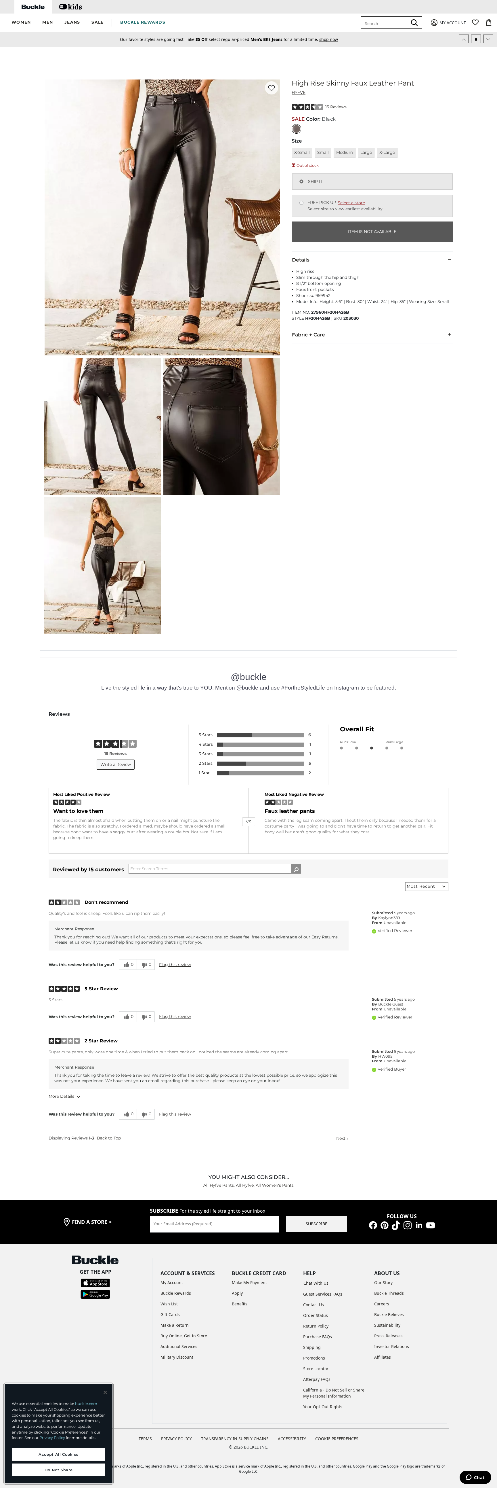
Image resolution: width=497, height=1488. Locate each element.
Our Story (383, 1282)
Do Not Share (59, 1470)
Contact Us (313, 1304)
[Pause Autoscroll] (476, 39)
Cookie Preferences (336, 1438)
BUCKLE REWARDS (142, 22)
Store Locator (315, 1368)
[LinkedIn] (419, 1224)
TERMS (145, 1438)
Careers (381, 1304)
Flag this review (175, 964)
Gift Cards (170, 1314)
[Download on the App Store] (95, 1282)
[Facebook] (373, 1224)
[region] (58, 1433)
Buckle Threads (389, 1293)
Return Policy (315, 1326)
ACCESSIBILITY (292, 1438)
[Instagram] (407, 1224)
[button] (21, 22)
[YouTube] (430, 1224)
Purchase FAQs (317, 1336)
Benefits (239, 1304)
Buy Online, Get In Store (183, 1336)
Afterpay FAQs (316, 1379)
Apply (237, 1293)
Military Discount (176, 1357)
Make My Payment (249, 1282)
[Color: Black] (296, 129)
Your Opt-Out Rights (322, 1406)
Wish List (169, 1304)
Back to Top (109, 1138)
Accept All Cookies (59, 1454)
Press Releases (388, 1336)
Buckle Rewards (175, 1293)
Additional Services (178, 1346)
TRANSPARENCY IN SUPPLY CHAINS (235, 1438)
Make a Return (174, 1325)
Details (300, 260)
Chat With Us (315, 1283)
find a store (92, 1221)
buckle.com (86, 1403)
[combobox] (388, 22)
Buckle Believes (389, 1314)
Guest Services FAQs (322, 1294)
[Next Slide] (488, 39)
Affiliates (382, 1357)
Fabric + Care (308, 335)
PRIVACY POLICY (176, 1438)
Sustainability (387, 1325)
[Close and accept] (105, 1392)
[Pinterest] (384, 1224)
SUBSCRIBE (316, 1223)
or (289, 39)
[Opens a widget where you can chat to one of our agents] (475, 1478)
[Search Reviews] (296, 869)
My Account (171, 1282)
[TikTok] (396, 1224)
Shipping (312, 1347)
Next (342, 1138)
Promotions (314, 1358)
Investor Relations (391, 1346)
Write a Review (115, 764)
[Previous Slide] (464, 39)
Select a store (351, 202)
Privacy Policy (52, 1437)
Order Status (315, 1315)
